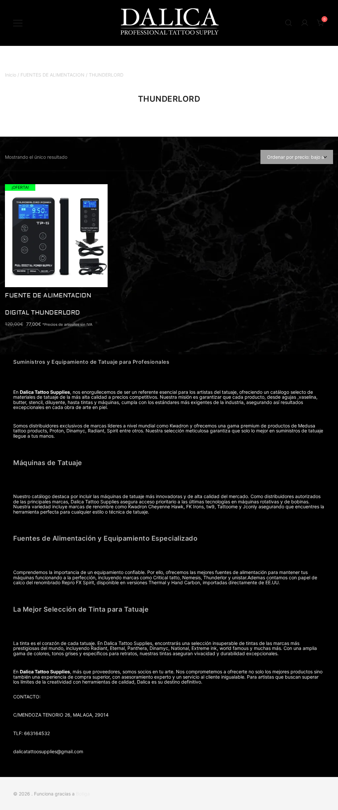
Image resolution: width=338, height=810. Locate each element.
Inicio (10, 75)
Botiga (83, 793)
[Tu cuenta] (305, 23)
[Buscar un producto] (288, 23)
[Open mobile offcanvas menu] (17, 23)
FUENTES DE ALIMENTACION (52, 75)
